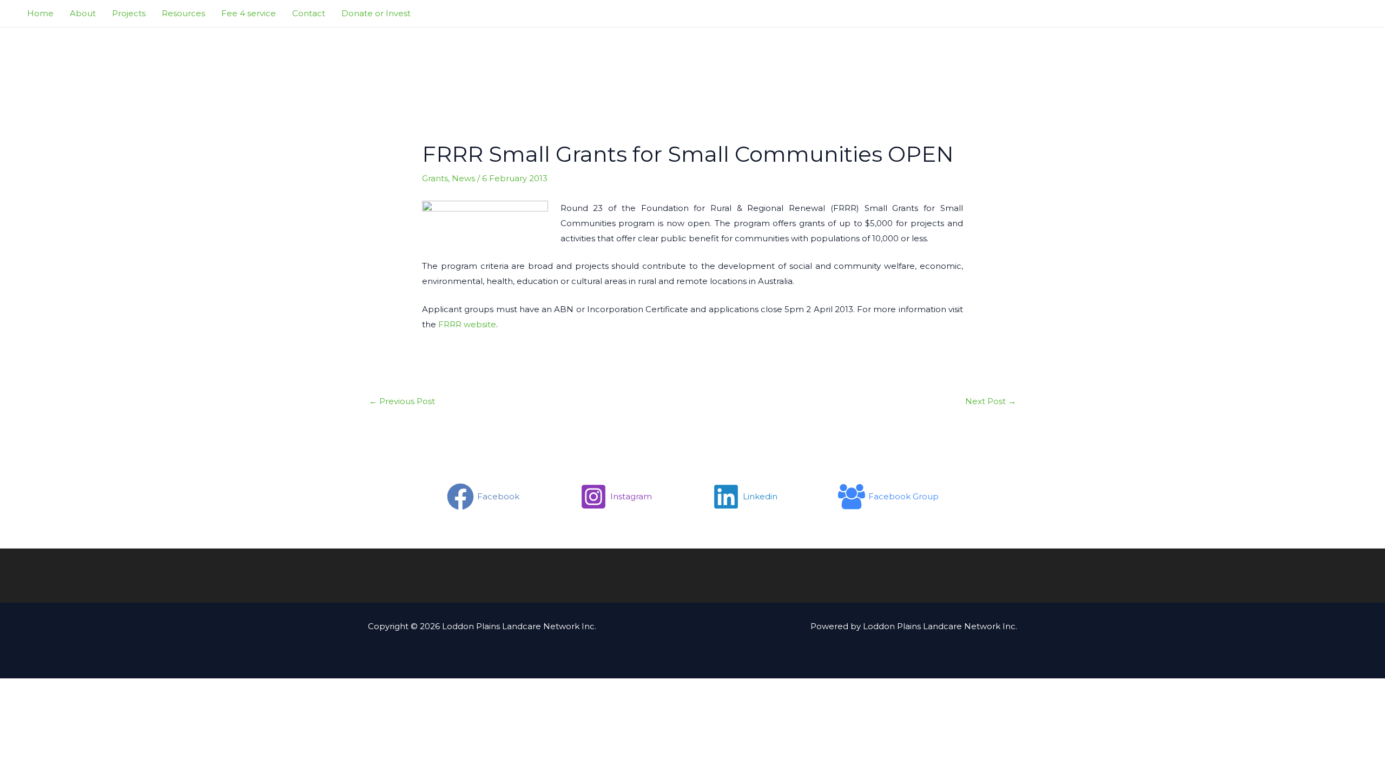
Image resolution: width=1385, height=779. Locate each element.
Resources (183, 13)
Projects (129, 13)
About (83, 13)
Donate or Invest (376, 13)
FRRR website (467, 324)
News (463, 178)
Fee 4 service (248, 13)
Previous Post (402, 401)
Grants (435, 178)
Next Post (990, 401)
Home (40, 13)
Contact (308, 13)
